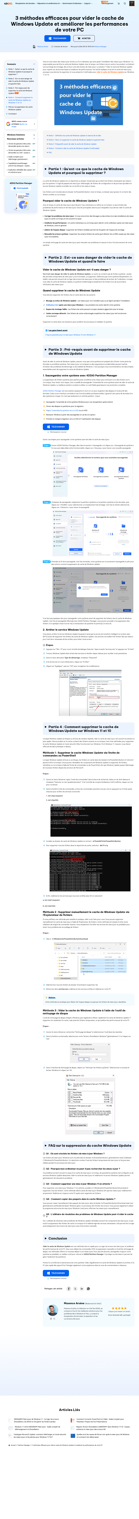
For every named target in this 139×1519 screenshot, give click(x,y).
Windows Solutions (16, 135)
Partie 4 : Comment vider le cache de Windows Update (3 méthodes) (74, 148)
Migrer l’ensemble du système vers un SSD (62, 410)
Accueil (13, 1445)
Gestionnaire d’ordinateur (72, 3)
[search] (125, 3)
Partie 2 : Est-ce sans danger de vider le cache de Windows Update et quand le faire (21, 81)
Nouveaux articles (15, 139)
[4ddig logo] (8, 3)
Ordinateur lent (52, 305)
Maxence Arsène (42, 46)
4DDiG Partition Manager (52, 391)
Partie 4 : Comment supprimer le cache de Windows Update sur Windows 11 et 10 (20, 100)
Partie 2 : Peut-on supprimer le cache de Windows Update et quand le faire (76, 140)
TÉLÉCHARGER (59, 38)
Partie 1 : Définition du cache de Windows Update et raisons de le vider (75, 136)
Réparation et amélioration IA (48, 3)
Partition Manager (100, 46)
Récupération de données (25, 3)
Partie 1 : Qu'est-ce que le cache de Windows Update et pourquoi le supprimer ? (21, 71)
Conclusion (12, 114)
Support (87, 3)
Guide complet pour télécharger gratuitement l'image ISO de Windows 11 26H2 (18, 158)
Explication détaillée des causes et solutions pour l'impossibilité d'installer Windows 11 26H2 (20, 171)
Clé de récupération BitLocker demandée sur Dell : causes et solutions (19, 151)
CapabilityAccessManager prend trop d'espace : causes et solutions (20, 164)
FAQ (50, 152)
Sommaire (11, 64)
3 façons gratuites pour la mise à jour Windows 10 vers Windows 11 (70, 335)
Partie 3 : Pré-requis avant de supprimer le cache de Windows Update (20, 90)
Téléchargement (107, 2)
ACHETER (86, 38)
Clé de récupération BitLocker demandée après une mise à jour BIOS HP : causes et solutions (19, 145)
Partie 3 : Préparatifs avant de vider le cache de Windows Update (72, 144)
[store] (118, 3)
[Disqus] (69, 1362)
